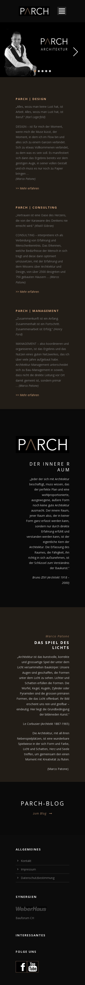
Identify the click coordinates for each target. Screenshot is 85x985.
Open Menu (61, 11)
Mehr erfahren (29, 188)
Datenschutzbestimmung (37, 878)
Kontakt (26, 861)
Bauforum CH (25, 918)
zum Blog (39, 813)
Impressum (28, 869)
